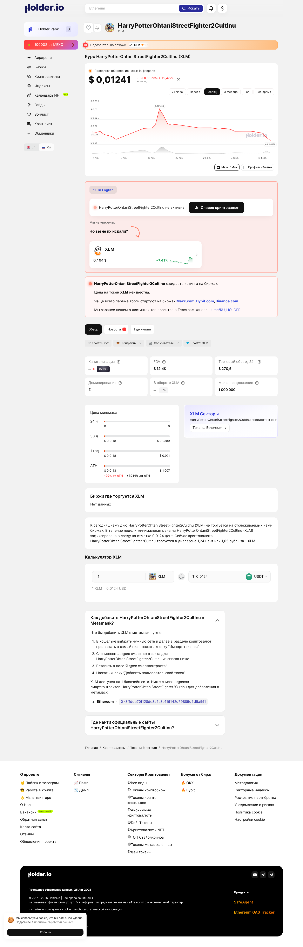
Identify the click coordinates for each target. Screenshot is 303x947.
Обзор (93, 329)
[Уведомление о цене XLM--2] (97, 28)
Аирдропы (43, 58)
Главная (91, 748)
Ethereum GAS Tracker (254, 912)
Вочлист (41, 114)
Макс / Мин (229, 167)
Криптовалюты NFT (147, 830)
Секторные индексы (252, 790)
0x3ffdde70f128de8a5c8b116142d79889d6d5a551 (163, 702)
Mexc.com (185, 301)
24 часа (177, 92)
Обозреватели (164, 343)
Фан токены (141, 852)
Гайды (39, 105)
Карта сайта (30, 827)
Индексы (42, 86)
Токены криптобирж (148, 790)
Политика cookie (249, 812)
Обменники (44, 133)
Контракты (129, 343)
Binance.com (227, 301)
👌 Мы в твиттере (35, 797)
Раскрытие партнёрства (255, 797)
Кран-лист (43, 124)
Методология (246, 783)
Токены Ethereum (143, 748)
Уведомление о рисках (254, 805)
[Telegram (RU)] (271, 874)
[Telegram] (263, 874)
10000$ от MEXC (48, 45)
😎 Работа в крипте (37, 790)
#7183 (103, 369)
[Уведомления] (211, 8)
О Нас (25, 805)
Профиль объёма (260, 167)
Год (247, 92)
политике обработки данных (53, 922)
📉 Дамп (81, 790)
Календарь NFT (47, 95)
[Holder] (40, 874)
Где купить (142, 329)
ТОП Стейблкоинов (147, 837)
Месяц (212, 92)
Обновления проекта (38, 841)
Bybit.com (205, 301)
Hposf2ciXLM (199, 343)
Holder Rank (48, 29)
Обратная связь (33, 819)
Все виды (139, 783)
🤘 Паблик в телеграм (39, 783)
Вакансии (28, 812)
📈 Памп (81, 783)
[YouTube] (254, 874)
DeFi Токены (141, 823)
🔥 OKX (187, 783)
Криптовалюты (47, 77)
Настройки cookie (250, 819)
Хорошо (45, 932)
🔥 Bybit (188, 790)
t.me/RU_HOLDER (226, 310)
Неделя (195, 92)
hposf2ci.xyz (100, 343)
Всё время (263, 92)
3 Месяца (231, 92)
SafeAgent (243, 902)
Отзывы (27, 834)
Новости (114, 329)
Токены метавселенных (151, 845)
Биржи (40, 67)
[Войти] (222, 8)
